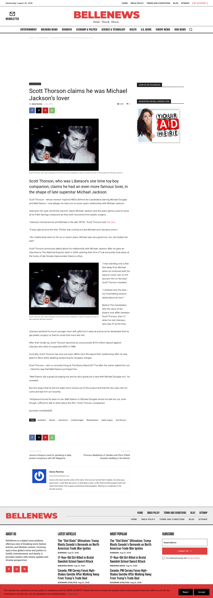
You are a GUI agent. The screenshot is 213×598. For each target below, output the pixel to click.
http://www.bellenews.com (59, 476)
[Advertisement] (106, 61)
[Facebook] (32, 110)
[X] (39, 110)
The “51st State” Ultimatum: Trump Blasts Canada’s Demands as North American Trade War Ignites (78, 544)
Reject (186, 592)
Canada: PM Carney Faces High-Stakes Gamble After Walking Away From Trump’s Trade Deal (78, 574)
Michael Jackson (92, 420)
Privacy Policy (193, 558)
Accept (201, 592)
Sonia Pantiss (37, 104)
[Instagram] (16, 569)
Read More (73, 594)
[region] (106, 591)
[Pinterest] (45, 110)
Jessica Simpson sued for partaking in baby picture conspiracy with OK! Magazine (50, 457)
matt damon (63, 420)
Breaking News (65, 566)
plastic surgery (107, 420)
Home (31, 37)
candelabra (42, 420)
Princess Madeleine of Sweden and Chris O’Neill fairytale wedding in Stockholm (107, 457)
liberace (52, 420)
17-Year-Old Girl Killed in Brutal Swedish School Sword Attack (76, 559)
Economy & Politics (67, 582)
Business (62, 553)
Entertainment (42, 37)
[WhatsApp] (52, 110)
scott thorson (121, 420)
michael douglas (77, 420)
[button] (190, 29)
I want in (183, 551)
